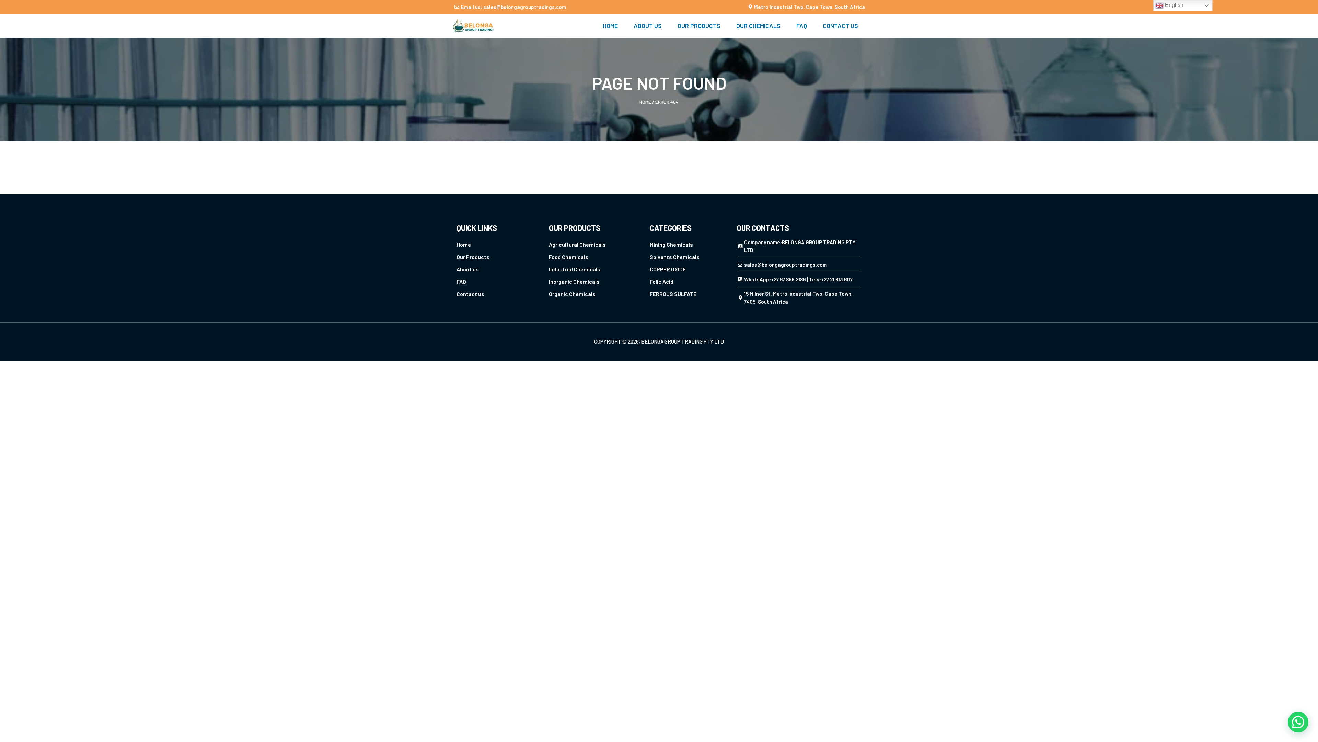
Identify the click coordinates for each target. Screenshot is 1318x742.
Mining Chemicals (671, 244)
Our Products (699, 26)
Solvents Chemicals (675, 257)
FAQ (801, 26)
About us (648, 26)
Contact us (840, 26)
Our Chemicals (758, 26)
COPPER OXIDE (668, 269)
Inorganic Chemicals (574, 281)
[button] (1298, 722)
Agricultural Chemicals (577, 244)
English (1173, 5)
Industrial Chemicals (574, 269)
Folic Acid (661, 281)
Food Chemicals (568, 257)
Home (610, 26)
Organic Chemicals (572, 294)
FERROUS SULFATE (673, 294)
